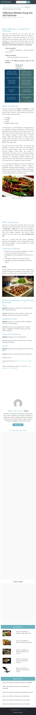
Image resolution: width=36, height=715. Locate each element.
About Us (20, 712)
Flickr (3, 363)
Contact (15, 712)
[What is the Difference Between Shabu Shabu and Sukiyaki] (9, 633)
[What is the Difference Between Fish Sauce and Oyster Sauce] (9, 670)
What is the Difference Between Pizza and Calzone (16, 704)
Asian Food (20, 7)
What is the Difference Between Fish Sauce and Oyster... (22, 669)
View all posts (18, 425)
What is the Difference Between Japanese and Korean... (22, 651)
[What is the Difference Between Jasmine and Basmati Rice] (9, 661)
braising (27, 167)
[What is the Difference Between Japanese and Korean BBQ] (9, 651)
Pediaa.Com (22, 709)
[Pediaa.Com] (6, 2)
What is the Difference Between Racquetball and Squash (18, 692)
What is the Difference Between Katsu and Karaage (24, 641)
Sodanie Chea (19, 361)
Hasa (15, 17)
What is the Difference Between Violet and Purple (16, 696)
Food (14, 7)
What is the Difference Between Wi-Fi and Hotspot (16, 700)
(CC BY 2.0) (26, 361)
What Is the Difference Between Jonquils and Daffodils (17, 682)
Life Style (9, 7)
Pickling (4, 164)
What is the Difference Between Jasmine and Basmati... (22, 660)
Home (4, 7)
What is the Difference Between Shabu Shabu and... (23, 632)
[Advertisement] (18, 24)
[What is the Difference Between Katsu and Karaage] (9, 642)
